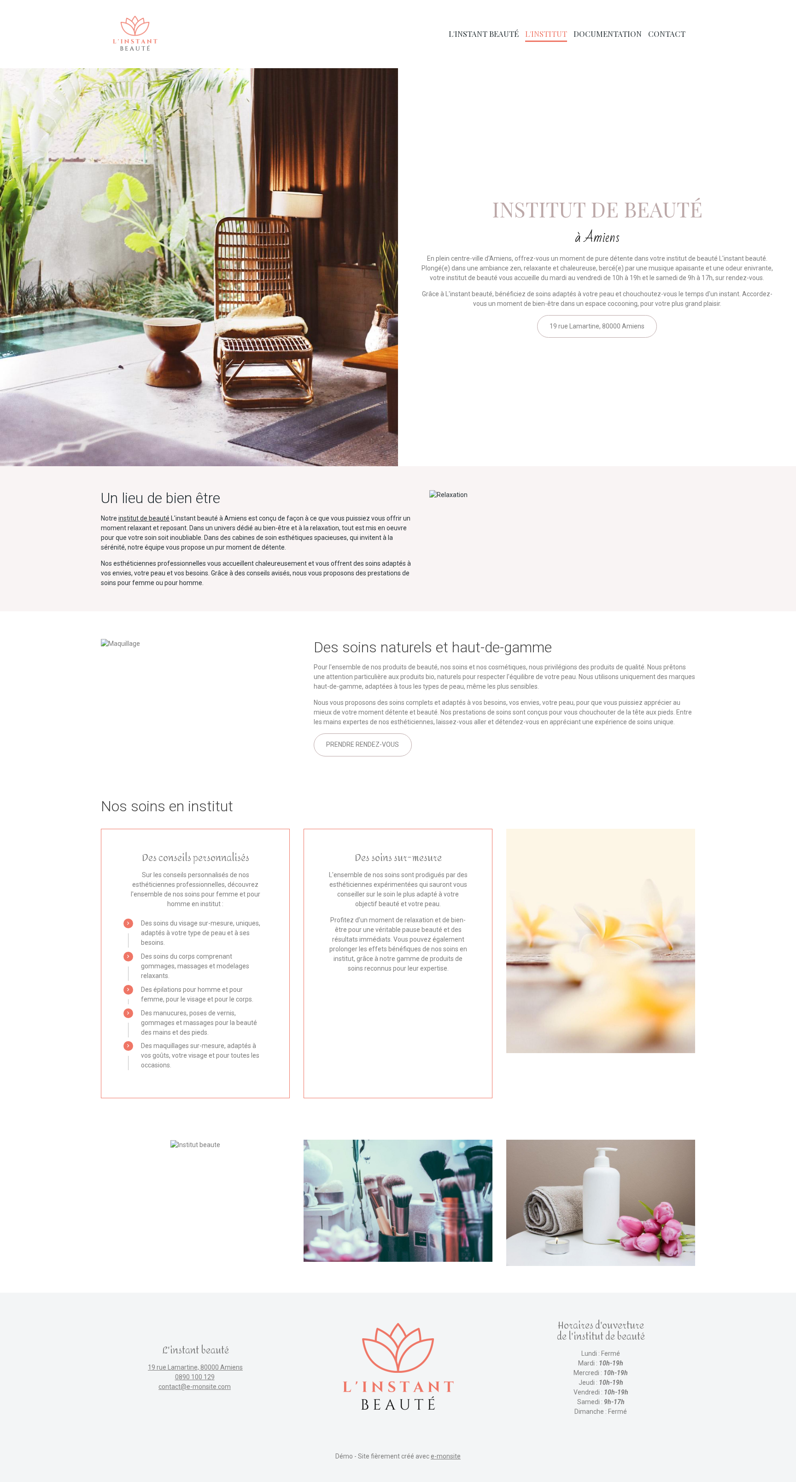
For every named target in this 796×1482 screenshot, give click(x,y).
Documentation (608, 34)
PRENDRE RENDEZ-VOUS (362, 744)
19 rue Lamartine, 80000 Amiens (597, 326)
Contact (666, 34)
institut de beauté (144, 518)
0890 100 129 (195, 1377)
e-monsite (446, 1456)
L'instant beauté (484, 34)
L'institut (546, 34)
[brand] (136, 34)
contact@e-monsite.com (194, 1386)
